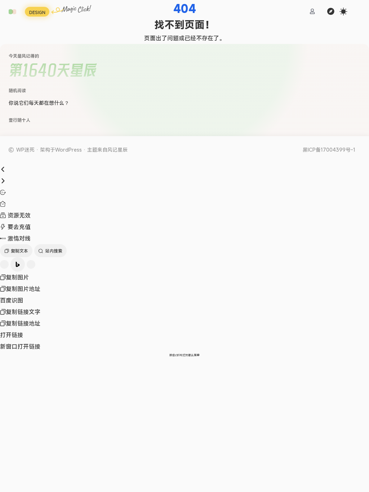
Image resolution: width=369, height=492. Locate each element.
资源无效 (18, 215)
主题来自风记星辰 (107, 149)
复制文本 (19, 251)
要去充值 (18, 227)
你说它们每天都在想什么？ (39, 102)
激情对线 (18, 238)
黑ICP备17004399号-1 (329, 149)
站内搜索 (53, 251)
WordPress (68, 149)
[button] (12, 11)
